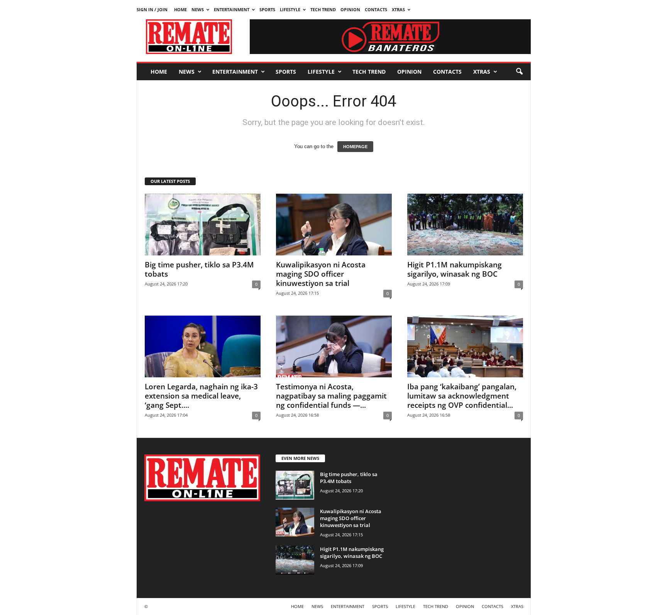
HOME (180, 9)
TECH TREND (323, 9)
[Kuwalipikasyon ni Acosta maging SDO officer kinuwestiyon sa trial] (334, 224)
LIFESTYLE (290, 9)
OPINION (350, 9)
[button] (519, 71)
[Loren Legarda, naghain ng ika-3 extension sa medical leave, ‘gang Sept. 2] (203, 346)
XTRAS (398, 9)
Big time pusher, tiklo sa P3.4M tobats (199, 269)
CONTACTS (376, 9)
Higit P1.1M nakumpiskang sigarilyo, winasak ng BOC (454, 269)
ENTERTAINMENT (231, 9)
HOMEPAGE (355, 146)
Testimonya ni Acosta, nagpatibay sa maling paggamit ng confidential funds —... (331, 396)
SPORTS (267, 9)
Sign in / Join (152, 9)
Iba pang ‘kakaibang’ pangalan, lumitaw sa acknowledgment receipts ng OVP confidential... (461, 396)
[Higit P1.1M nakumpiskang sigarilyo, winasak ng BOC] (465, 224)
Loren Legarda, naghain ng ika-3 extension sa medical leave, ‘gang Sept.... (201, 396)
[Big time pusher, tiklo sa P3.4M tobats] (203, 224)
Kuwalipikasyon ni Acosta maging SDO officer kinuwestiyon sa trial (321, 274)
